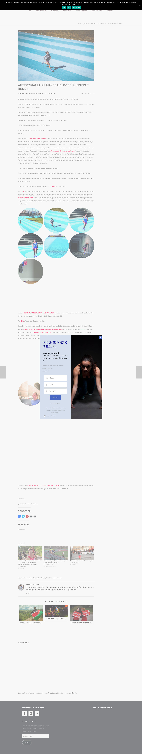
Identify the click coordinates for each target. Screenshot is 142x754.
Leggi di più (76, 7)
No (69, 7)
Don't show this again (50, 415)
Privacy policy (55, 403)
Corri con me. (46, 371)
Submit (55, 397)
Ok (64, 7)
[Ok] (140, 5)
